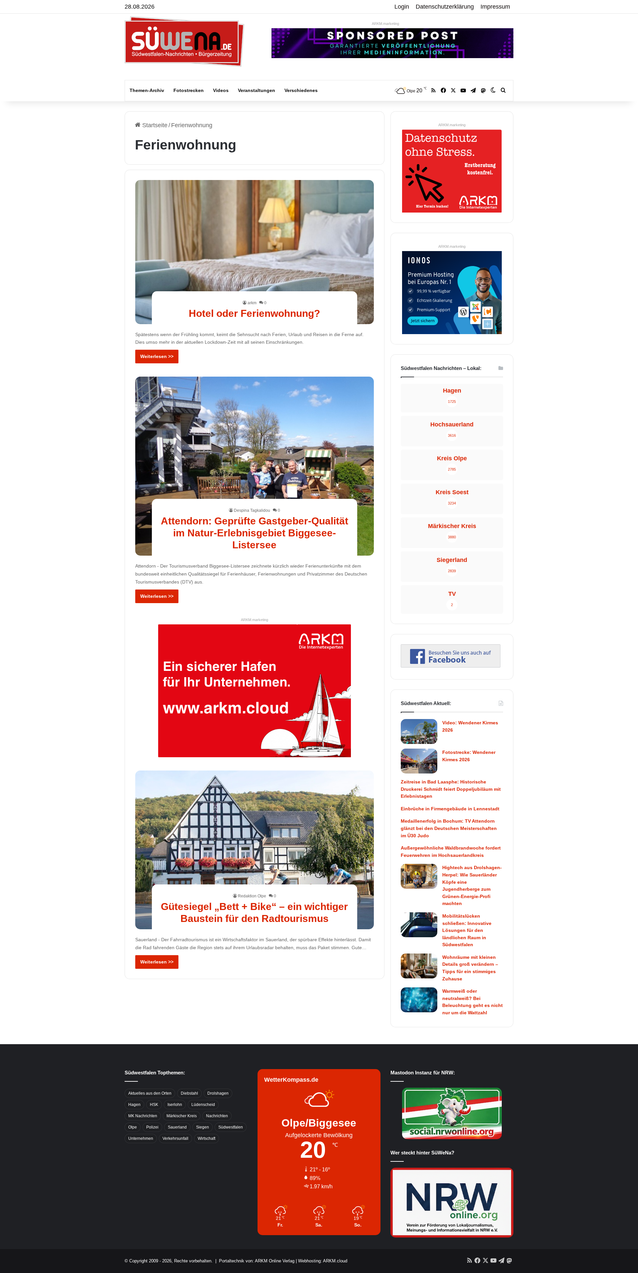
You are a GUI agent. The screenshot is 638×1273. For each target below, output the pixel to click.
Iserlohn (174, 1104)
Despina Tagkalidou (252, 510)
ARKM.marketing (385, 24)
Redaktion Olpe (252, 896)
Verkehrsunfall (175, 1138)
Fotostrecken (188, 90)
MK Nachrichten (142, 1116)
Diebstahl (189, 1093)
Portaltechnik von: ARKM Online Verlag (256, 1260)
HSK (154, 1104)
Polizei (152, 1127)
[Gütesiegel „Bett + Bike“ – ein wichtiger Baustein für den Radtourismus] (254, 850)
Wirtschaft (206, 1138)
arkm (252, 303)
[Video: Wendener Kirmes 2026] (419, 731)
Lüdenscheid (203, 1104)
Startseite (154, 125)
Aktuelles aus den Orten (149, 1093)
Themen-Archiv (147, 90)
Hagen (134, 1104)
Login (401, 6)
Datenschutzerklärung (445, 6)
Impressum (495, 6)
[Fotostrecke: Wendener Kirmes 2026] (419, 761)
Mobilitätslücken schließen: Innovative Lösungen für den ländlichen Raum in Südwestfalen (466, 930)
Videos (221, 90)
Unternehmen (140, 1138)
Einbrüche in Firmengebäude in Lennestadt (450, 808)
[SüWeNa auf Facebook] (450, 665)
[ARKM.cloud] (254, 690)
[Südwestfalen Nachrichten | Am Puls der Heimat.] (184, 41)
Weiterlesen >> (156, 356)
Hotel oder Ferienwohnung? (254, 313)
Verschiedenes (301, 90)
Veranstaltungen (256, 90)
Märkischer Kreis (181, 1116)
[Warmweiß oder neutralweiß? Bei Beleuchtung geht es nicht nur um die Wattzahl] (419, 999)
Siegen (202, 1127)
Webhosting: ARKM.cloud (322, 1260)
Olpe (132, 1127)
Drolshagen (218, 1093)
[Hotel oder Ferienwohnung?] (254, 252)
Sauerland (177, 1127)
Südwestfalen (230, 1127)
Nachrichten (217, 1116)
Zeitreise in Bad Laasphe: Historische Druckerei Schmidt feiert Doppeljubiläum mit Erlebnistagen (451, 789)
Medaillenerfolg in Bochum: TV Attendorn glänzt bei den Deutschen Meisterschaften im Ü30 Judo (449, 828)
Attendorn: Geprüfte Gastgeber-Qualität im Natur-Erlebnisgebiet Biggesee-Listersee (254, 532)
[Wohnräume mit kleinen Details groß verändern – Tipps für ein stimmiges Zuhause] (419, 966)
